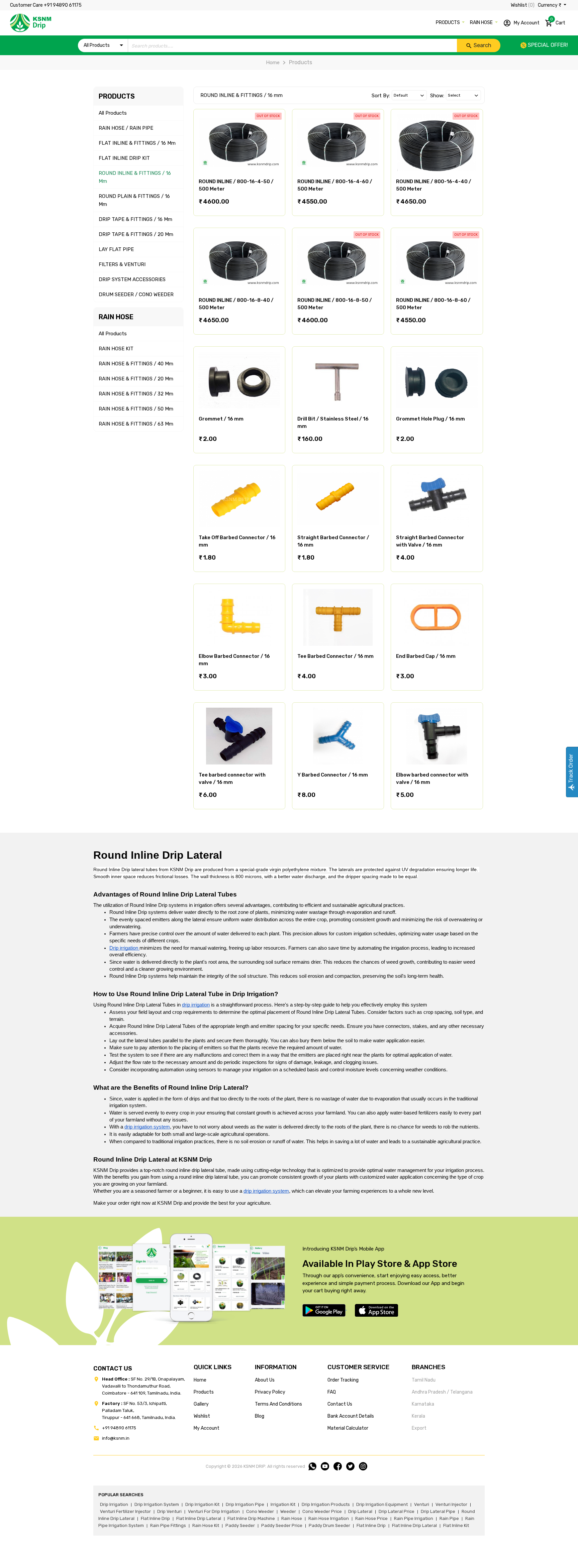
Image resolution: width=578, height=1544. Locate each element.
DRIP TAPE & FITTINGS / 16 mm (135, 219)
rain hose (291, 1518)
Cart (557, 21)
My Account (526, 22)
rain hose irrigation (328, 1518)
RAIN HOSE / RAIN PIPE (126, 128)
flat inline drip (155, 1518)
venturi (421, 1504)
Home (273, 63)
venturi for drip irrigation (214, 1511)
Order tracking (343, 1380)
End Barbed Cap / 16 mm (426, 656)
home (200, 1380)
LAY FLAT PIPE (116, 249)
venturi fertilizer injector (125, 1511)
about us (265, 1380)
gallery (201, 1404)
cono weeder (260, 1511)
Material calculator (347, 1428)
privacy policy (270, 1392)
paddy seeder (240, 1525)
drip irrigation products (326, 1504)
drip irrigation (114, 1504)
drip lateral (360, 1511)
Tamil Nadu (424, 1380)
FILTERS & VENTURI (122, 264)
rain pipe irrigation (413, 1518)
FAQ (331, 1392)
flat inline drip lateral (198, 1518)
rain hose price (371, 1518)
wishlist (202, 1416)
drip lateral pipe (438, 1511)
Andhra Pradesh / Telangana (442, 1392)
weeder (288, 1511)
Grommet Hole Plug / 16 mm (430, 419)
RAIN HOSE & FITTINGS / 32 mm (136, 394)
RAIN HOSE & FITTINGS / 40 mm (136, 364)
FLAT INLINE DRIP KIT (124, 158)
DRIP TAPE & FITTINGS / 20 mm (136, 234)
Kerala (418, 1416)
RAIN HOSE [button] (482, 22)
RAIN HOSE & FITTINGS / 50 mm (136, 409)
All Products (113, 113)
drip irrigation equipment (382, 1504)
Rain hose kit (205, 1525)
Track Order (571, 769)
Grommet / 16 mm (221, 419)
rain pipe (449, 1518)
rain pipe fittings (168, 1525)
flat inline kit (456, 1525)
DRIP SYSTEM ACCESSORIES (132, 279)
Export (419, 1428)
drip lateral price (396, 1511)
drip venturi (169, 1511)
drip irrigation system (156, 1504)
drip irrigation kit (202, 1504)
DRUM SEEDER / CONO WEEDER (136, 294)
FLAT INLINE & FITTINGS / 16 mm (137, 143)
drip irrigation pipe (245, 1504)
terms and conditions (278, 1404)
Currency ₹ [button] (550, 5)
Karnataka (423, 1404)
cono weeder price (322, 1511)
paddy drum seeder (329, 1525)
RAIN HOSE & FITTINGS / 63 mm (136, 424)
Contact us (339, 1404)
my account (206, 1428)
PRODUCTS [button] (448, 22)
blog (259, 1416)
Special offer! (547, 45)
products (204, 1392)
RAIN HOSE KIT (116, 349)
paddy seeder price (281, 1525)
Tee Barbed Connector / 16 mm (335, 656)
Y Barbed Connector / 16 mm (332, 775)
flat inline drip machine (251, 1518)
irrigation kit (283, 1504)
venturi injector (451, 1504)
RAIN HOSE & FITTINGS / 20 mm (136, 379)
